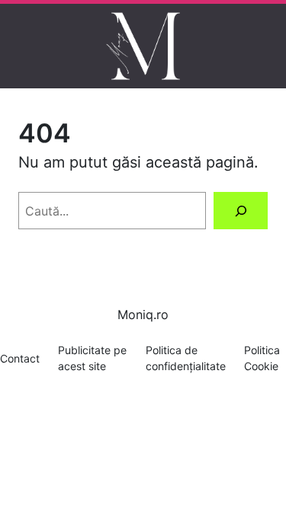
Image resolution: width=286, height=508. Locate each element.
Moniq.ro (143, 314)
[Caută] (241, 210)
